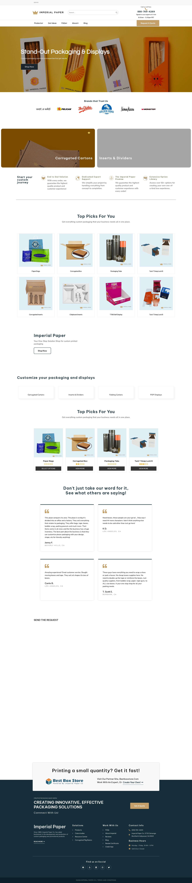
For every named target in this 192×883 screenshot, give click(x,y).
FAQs (63, 23)
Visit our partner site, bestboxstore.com (118, 779)
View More (80, 469)
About (74, 23)
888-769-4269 (146, 11)
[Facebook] (83, 867)
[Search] (116, 12)
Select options (48, 469)
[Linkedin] (96, 867)
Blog (85, 23)
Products (38, 23)
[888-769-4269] (146, 9)
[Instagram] (102, 867)
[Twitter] (109, 867)
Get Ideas (52, 23)
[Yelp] (89, 867)
